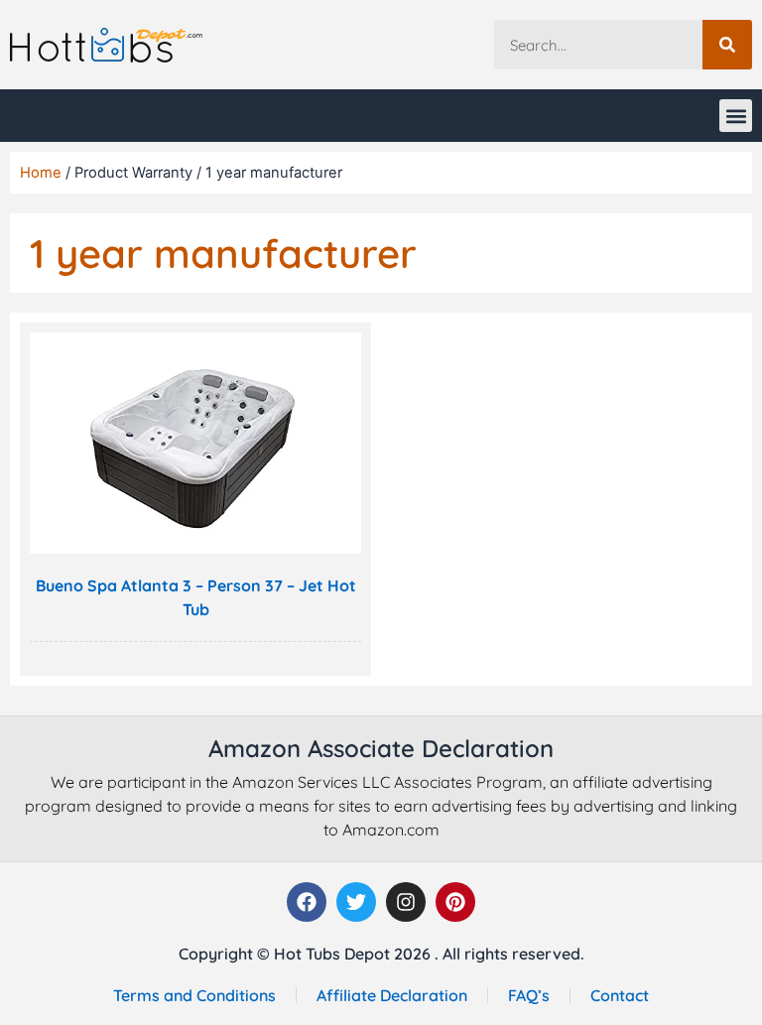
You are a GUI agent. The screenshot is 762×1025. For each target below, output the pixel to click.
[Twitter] (356, 902)
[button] (735, 115)
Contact (619, 995)
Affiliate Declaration (392, 995)
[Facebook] (306, 902)
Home (41, 173)
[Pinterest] (455, 902)
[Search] (727, 44)
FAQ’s (529, 995)
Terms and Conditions (194, 995)
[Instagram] (406, 902)
